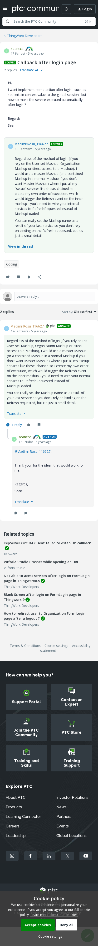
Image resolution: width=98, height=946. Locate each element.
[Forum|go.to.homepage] (32, 9)
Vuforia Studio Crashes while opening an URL (41, 562)
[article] (49, 376)
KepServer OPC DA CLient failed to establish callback (47, 543)
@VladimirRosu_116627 (32, 451)
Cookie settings (56, 645)
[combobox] (49, 21)
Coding (11, 264)
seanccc (17, 48)
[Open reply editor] (49, 296)
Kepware (10, 554)
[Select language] (66, 9)
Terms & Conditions (25, 645)
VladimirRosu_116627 (31, 144)
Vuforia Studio (14, 568)
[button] (5, 10)
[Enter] (7, 21)
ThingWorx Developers (24, 35)
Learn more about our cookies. (54, 914)
